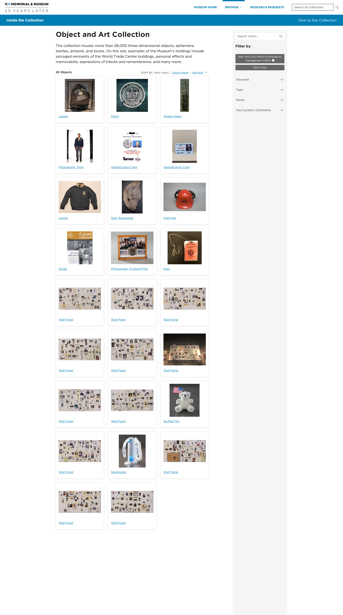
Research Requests (267, 7)
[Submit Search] (337, 7)
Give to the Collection (317, 20)
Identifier (197, 72)
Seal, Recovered (122, 218)
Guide (63, 269)
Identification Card (124, 167)
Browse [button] (232, 7)
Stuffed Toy (171, 421)
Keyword (242, 79)
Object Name (180, 72)
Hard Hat (169, 218)
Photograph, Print (71, 167)
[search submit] (280, 36)
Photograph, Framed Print (129, 269)
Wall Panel (66, 319)
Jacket (63, 116)
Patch (115, 116)
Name (240, 100)
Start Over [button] (260, 67)
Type (239, 89)
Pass (166, 269)
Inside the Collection (24, 20)
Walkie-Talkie (172, 116)
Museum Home (205, 7)
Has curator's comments (253, 110)
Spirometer (118, 472)
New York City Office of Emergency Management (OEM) (260, 58)
